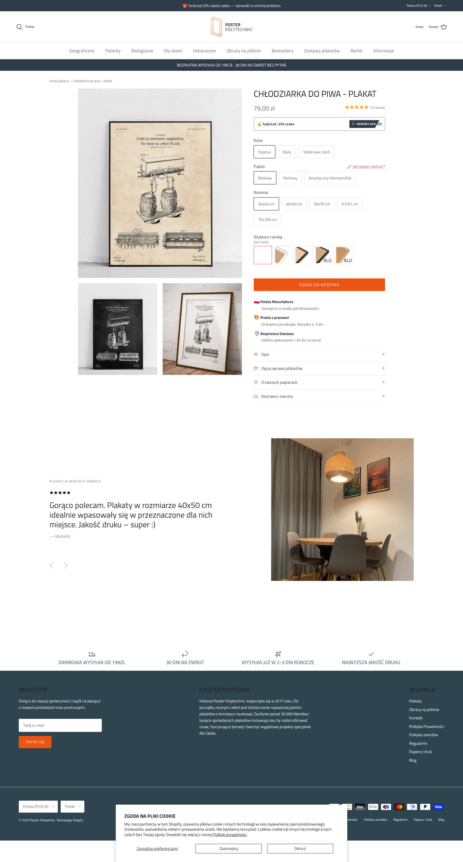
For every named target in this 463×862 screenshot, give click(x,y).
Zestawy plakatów (322, 50)
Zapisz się (35, 742)
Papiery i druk (420, 752)
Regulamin (418, 743)
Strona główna (59, 80)
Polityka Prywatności (426, 726)
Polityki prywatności (230, 834)
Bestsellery (282, 50)
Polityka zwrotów (423, 735)
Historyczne (204, 50)
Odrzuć (300, 848)
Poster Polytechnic (42, 820)
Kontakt (416, 718)
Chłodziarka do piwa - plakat (92, 80)
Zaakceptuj (228, 848)
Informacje (383, 50)
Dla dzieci (173, 50)
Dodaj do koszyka (319, 285)
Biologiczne (142, 50)
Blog (413, 760)
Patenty (113, 50)
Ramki (356, 50)
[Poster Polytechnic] (231, 27)
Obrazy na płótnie (244, 50)
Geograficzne (82, 50)
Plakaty (415, 701)
